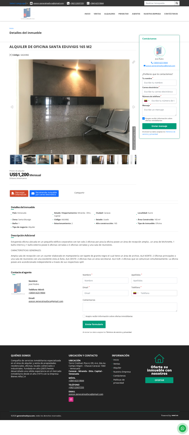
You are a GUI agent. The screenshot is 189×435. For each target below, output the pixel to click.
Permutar (123, 13)
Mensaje (146, 105)
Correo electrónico (150, 87)
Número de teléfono (151, 96)
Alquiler (117, 367)
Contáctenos (171, 13)
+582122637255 (77, 3)
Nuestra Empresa (152, 13)
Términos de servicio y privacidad (119, 332)
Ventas (97, 13)
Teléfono (136, 287)
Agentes (136, 13)
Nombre (87, 274)
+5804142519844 (160, 62)
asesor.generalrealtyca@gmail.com (48, 3)
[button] (133, 62)
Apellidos (136, 274)
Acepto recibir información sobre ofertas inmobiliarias (109, 316)
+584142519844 (97, 3)
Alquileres (109, 13)
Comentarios (89, 300)
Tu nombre (147, 78)
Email (86, 287)
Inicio (87, 13)
